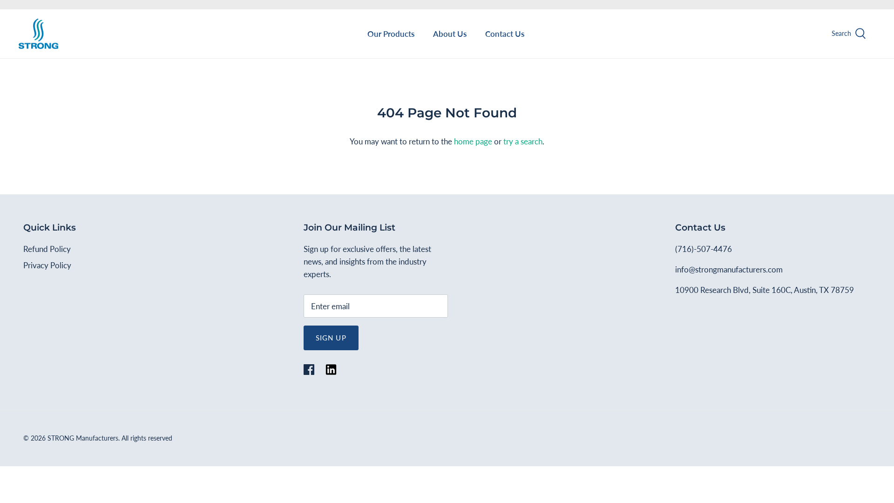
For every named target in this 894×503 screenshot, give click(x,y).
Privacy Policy (47, 265)
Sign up (331, 337)
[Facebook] (309, 369)
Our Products (390, 34)
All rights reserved (147, 438)
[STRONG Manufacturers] (38, 34)
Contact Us (504, 34)
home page (473, 141)
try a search (522, 141)
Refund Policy (47, 249)
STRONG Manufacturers (82, 438)
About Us (450, 34)
